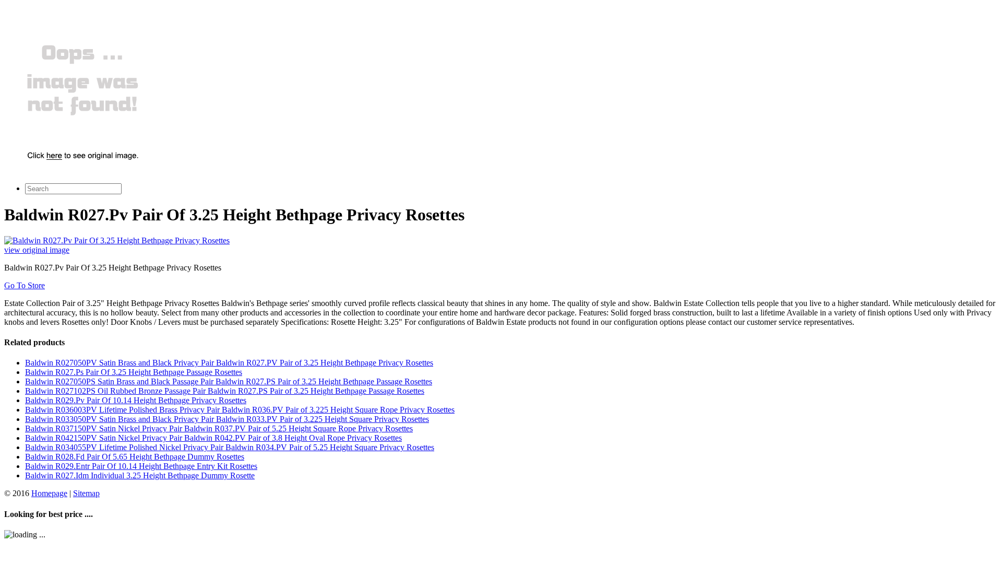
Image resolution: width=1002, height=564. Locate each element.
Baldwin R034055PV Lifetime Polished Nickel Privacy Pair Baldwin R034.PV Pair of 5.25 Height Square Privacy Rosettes (229, 447)
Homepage (49, 493)
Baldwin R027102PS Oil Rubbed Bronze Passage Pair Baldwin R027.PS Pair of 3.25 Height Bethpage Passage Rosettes (224, 390)
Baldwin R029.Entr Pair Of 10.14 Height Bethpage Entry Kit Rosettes (141, 466)
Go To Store (24, 285)
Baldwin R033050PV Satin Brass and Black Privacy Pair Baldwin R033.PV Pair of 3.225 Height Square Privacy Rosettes (227, 419)
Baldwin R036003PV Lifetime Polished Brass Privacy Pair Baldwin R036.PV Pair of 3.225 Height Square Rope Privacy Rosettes (240, 409)
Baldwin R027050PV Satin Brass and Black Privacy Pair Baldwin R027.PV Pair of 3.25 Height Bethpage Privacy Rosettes (229, 362)
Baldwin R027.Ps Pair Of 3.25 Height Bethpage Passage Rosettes (133, 372)
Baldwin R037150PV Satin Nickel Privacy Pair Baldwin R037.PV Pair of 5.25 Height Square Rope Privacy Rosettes (219, 428)
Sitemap (86, 493)
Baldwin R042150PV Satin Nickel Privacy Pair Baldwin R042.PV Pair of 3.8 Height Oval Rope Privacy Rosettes (213, 437)
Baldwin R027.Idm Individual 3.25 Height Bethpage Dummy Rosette (140, 475)
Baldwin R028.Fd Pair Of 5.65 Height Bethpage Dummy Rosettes (134, 456)
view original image (36, 249)
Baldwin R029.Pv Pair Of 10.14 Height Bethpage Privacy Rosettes (135, 400)
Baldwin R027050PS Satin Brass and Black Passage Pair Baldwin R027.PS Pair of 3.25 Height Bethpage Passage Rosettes (228, 381)
